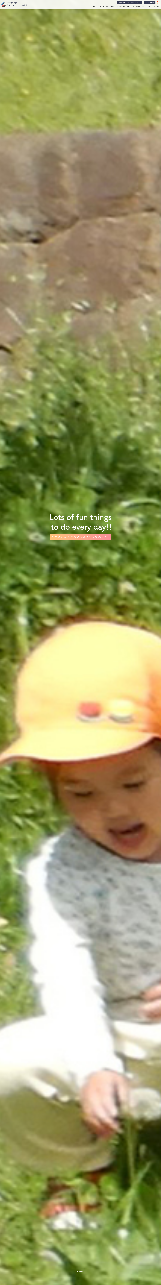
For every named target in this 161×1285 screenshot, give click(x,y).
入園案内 (149, 6)
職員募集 (156, 6)
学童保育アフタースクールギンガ (128, 2)
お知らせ (101, 6)
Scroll (80, 1272)
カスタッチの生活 (138, 6)
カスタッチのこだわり (124, 6)
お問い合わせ (150, 2)
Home (94, 6)
